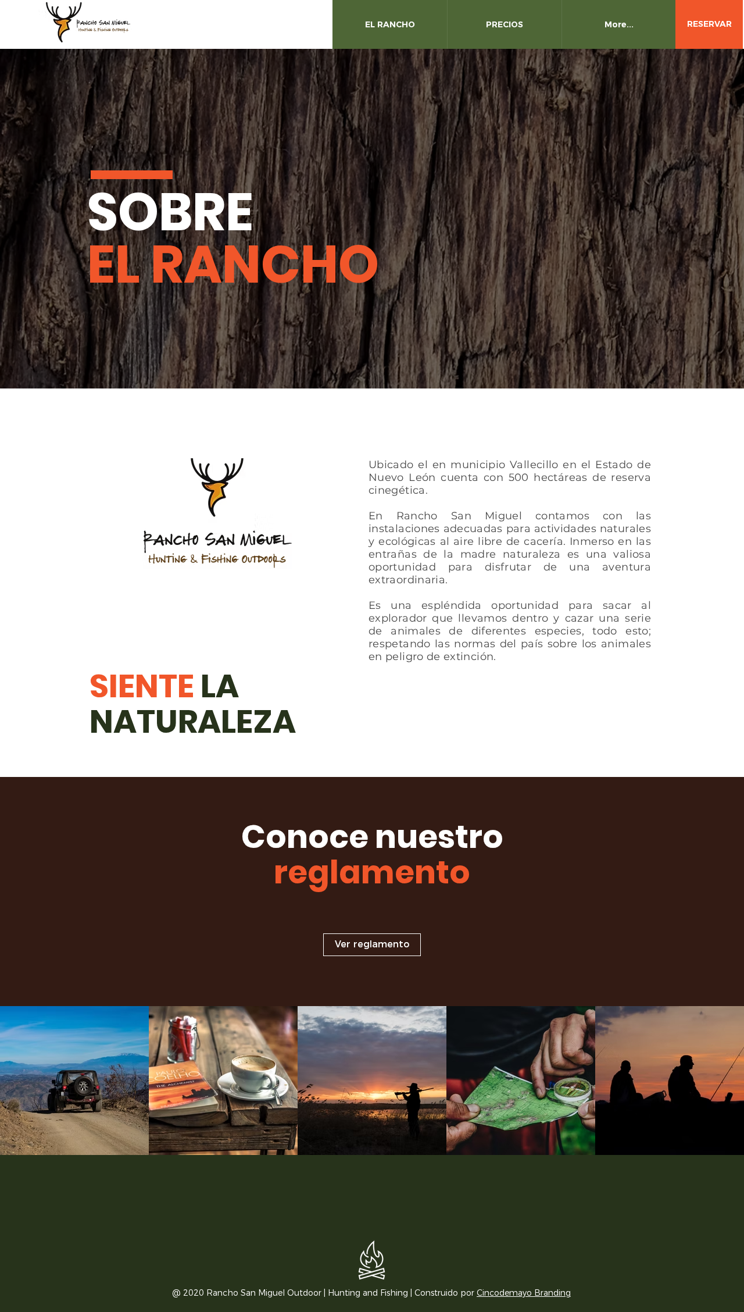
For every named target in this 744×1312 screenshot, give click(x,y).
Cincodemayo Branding (524, 1293)
